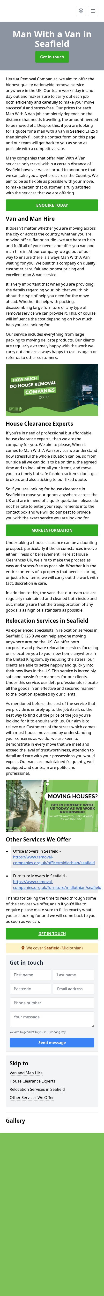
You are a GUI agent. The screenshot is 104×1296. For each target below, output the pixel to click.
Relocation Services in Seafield (37, 1089)
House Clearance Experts (32, 1081)
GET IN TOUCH (52, 933)
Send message (52, 1042)
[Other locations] (81, 11)
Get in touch (52, 57)
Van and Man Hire (26, 1073)
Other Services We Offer (32, 1097)
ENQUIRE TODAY (52, 205)
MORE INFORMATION (52, 530)
